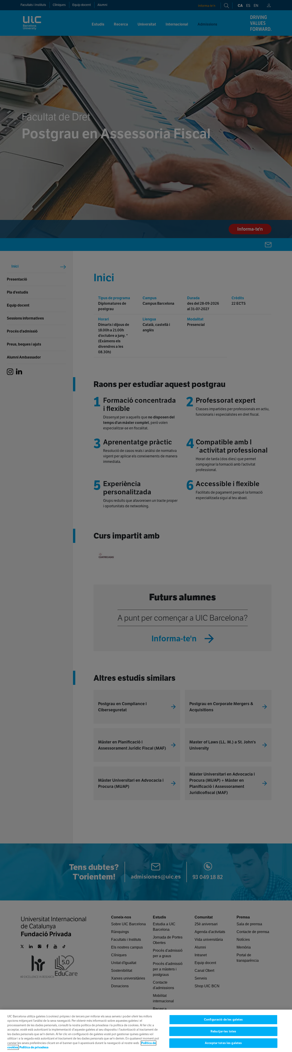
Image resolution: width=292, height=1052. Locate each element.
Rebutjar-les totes (223, 1031)
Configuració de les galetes (223, 1019)
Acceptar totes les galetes (223, 1043)
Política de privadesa (33, 1047)
